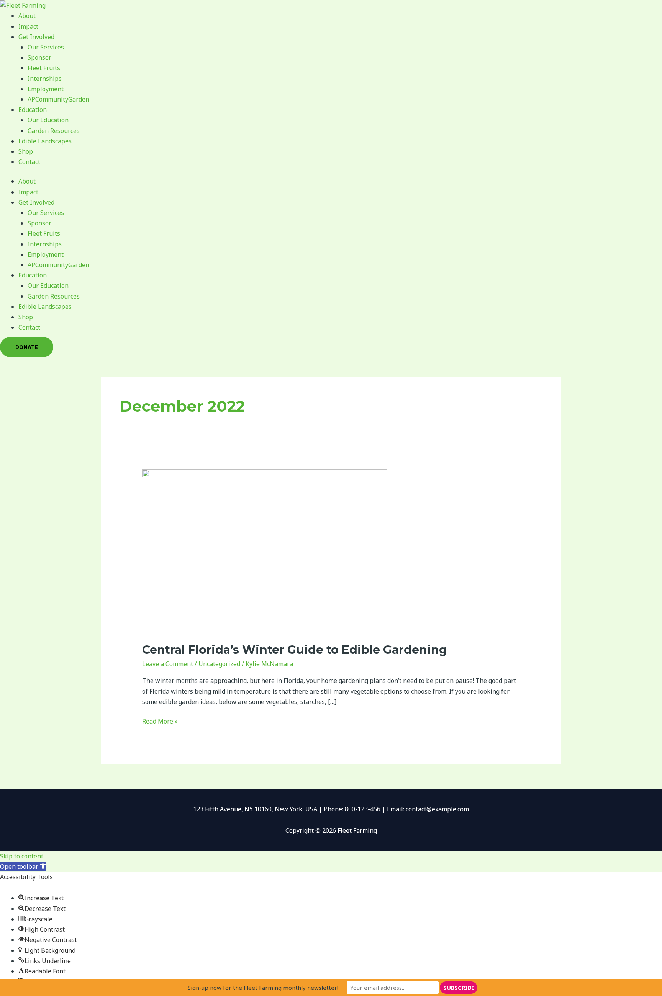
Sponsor (39, 57)
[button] (23, 866)
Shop (25, 151)
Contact (29, 162)
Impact (28, 26)
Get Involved (36, 37)
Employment (46, 89)
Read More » (160, 720)
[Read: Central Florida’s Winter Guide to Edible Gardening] (264, 550)
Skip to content (21, 856)
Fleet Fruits (44, 68)
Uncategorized (219, 664)
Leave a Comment (167, 664)
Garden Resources (54, 130)
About (27, 15)
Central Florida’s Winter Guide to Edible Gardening (294, 650)
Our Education (48, 120)
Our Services (46, 47)
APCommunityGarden (58, 99)
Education (32, 109)
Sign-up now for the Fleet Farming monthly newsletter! (263, 987)
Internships (45, 78)
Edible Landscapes (45, 141)
